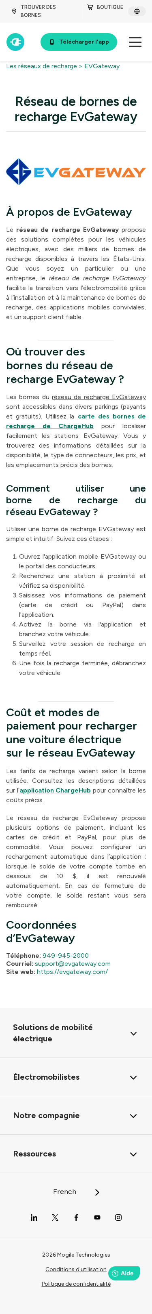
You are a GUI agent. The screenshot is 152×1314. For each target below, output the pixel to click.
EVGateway (102, 66)
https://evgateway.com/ (72, 972)
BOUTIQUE (110, 7)
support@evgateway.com (73, 963)
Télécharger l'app (84, 41)
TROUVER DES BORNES (38, 11)
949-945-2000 (66, 955)
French (65, 1191)
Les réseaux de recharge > (44, 66)
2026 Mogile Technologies (76, 1254)
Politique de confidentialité (76, 1283)
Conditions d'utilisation (76, 1269)
